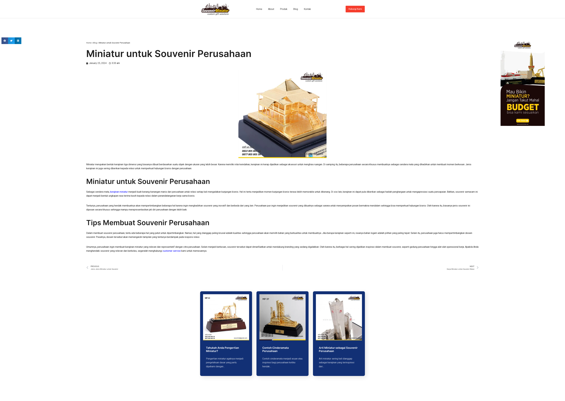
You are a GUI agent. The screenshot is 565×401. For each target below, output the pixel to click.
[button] (4, 40)
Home (259, 9)
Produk (283, 9)
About (271, 9)
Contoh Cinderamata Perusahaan (275, 349)
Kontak (307, 9)
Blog (295, 9)
